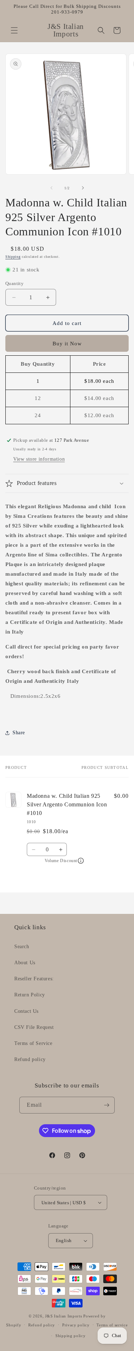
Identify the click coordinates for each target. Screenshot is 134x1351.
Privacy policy (76, 1325)
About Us (24, 962)
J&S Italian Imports (63, 1316)
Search (21, 946)
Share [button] (19, 732)
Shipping (13, 257)
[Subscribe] (106, 1105)
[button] (14, 30)
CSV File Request (34, 1027)
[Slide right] (83, 188)
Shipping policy (70, 1336)
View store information (39, 459)
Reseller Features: (34, 978)
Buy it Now (67, 343)
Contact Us (26, 1011)
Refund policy (30, 1059)
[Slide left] (51, 188)
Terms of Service (33, 1043)
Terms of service (112, 1325)
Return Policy (29, 994)
